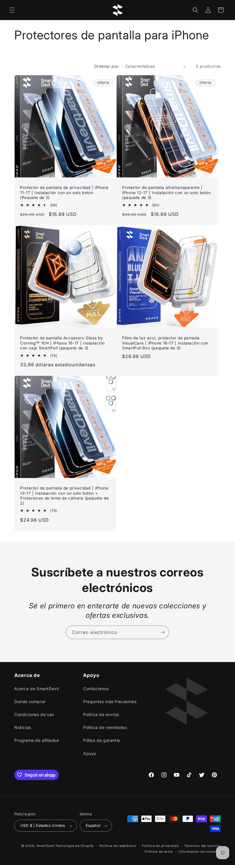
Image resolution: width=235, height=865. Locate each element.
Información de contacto (200, 851)
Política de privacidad (160, 846)
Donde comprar (30, 701)
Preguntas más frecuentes (109, 701)
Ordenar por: (107, 66)
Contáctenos (96, 688)
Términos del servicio (202, 846)
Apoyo (89, 753)
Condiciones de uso (34, 714)
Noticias (22, 727)
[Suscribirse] (162, 632)
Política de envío (159, 851)
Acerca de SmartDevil (36, 688)
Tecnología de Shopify (75, 846)
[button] (12, 10)
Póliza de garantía (101, 740)
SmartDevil (45, 846)
